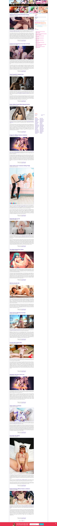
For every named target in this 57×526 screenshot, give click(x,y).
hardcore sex (43, 23)
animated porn (37, 20)
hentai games (36, 29)
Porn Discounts (24, 70)
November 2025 (37, 119)
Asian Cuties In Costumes (15, 405)
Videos (42, 115)
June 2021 (41, 123)
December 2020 (42, 125)
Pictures (36, 115)
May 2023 (36, 128)
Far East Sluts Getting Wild (16, 342)
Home (36, 15)
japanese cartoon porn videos (43, 25)
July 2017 (41, 132)
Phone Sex (36, 114)
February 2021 (41, 124)
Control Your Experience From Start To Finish (20, 43)
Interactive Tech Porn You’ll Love (17, 374)
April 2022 (36, 133)
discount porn (37, 22)
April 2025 (36, 121)
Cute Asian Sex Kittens (15, 435)
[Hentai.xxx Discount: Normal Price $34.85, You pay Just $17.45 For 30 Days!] (28, 13)
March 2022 (41, 118)
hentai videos (37, 25)
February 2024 (37, 124)
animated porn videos (42, 20)
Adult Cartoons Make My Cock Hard (17, 312)
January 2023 (36, 130)
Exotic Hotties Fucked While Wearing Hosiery (20, 104)
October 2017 (41, 130)
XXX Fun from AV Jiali (14, 283)
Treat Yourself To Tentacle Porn (17, 74)
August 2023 (36, 127)
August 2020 (41, 127)
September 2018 (42, 128)
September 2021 (42, 121)
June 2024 (36, 123)
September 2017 (42, 131)
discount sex (43, 22)
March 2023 (36, 129)
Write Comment (24, 71)
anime (37, 21)
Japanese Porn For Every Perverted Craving (19, 14)
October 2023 (36, 126)
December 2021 (42, 119)
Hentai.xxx (38, 24)
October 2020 (41, 126)
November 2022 (37, 131)
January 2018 (41, 129)
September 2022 (37, 132)
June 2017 (41, 133)
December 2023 (37, 125)
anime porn (39, 21)
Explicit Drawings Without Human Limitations (20, 488)
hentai (36, 24)
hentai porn (42, 24)
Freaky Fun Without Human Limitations (18, 135)
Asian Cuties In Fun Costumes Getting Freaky (20, 165)
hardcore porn (38, 23)
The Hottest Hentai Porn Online (17, 249)
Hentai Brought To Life (15, 218)
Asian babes (43, 21)
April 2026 (36, 118)
